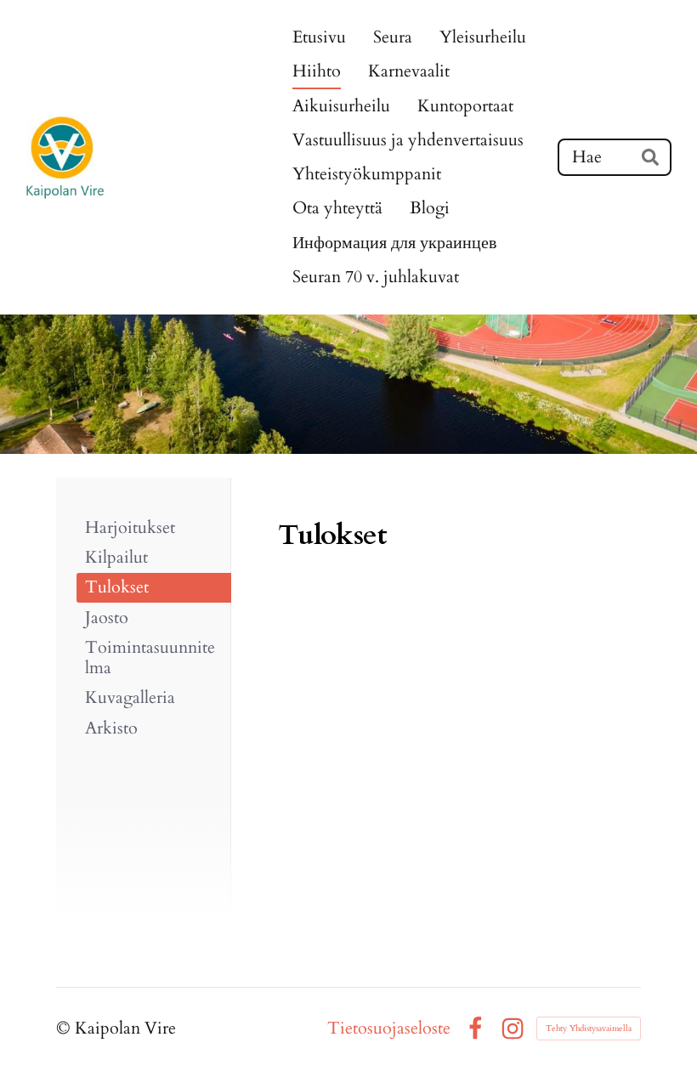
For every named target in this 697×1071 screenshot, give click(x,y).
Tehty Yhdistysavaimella (589, 1028)
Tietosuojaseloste (388, 1028)
